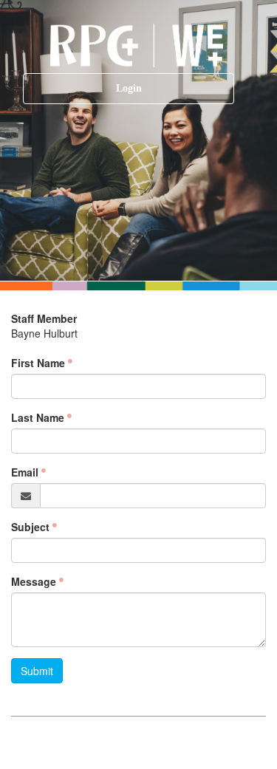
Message (33, 581)
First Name (38, 362)
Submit (37, 670)
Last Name (37, 417)
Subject (30, 526)
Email (24, 472)
